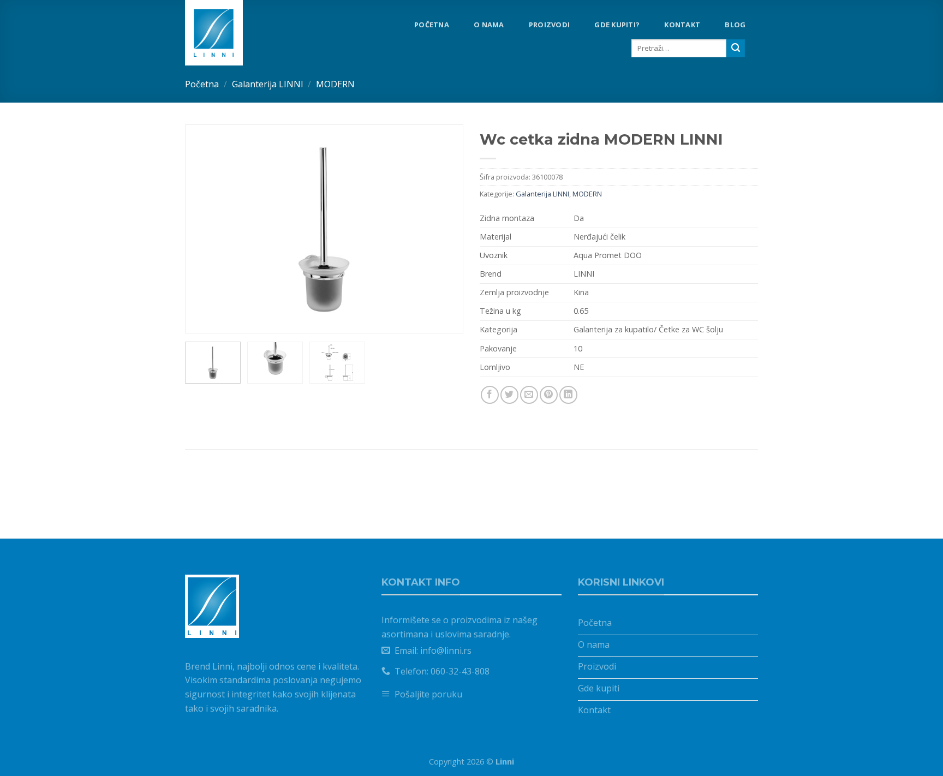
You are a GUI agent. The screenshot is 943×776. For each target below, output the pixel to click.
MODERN (335, 84)
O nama (489, 24)
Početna (431, 24)
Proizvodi (549, 24)
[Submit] (735, 48)
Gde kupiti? (617, 24)
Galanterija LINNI (267, 84)
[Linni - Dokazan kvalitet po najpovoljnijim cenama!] (231, 32)
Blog (735, 24)
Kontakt (682, 24)
